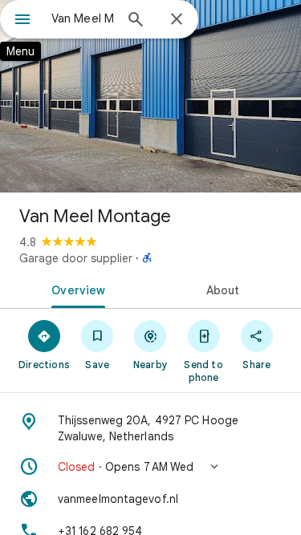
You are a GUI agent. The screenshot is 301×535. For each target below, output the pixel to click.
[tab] (75, 289)
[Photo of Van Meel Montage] (150, 96)
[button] (150, 467)
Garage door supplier (75, 258)
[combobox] (82, 18)
